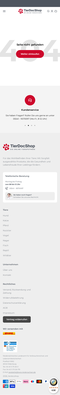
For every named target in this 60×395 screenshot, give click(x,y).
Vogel (6, 235)
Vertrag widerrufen (16, 319)
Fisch (5, 245)
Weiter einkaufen (30, 54)
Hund (5, 215)
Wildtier (7, 255)
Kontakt (7, 275)
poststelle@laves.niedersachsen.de (22, 372)
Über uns (7, 270)
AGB (5, 308)
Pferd (5, 225)
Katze (6, 220)
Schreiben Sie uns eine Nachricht (25, 197)
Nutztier (7, 230)
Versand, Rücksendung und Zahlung (17, 291)
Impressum (9, 313)
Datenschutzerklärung (14, 303)
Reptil (6, 250)
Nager (6, 240)
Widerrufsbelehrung (13, 298)
